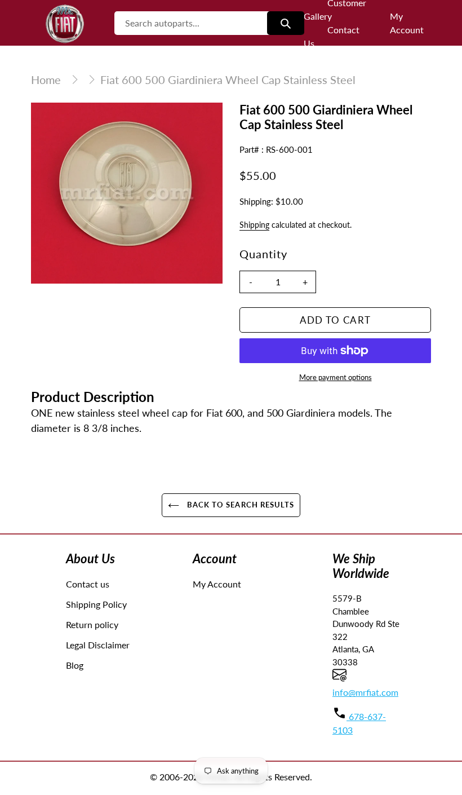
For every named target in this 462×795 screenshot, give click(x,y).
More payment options (335, 377)
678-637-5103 (359, 723)
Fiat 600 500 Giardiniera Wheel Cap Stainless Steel (228, 79)
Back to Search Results (239, 504)
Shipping (254, 224)
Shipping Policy (96, 604)
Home (46, 79)
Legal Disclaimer (98, 644)
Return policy (92, 624)
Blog (74, 665)
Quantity (263, 253)
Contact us (87, 583)
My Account (217, 583)
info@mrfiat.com (365, 692)
